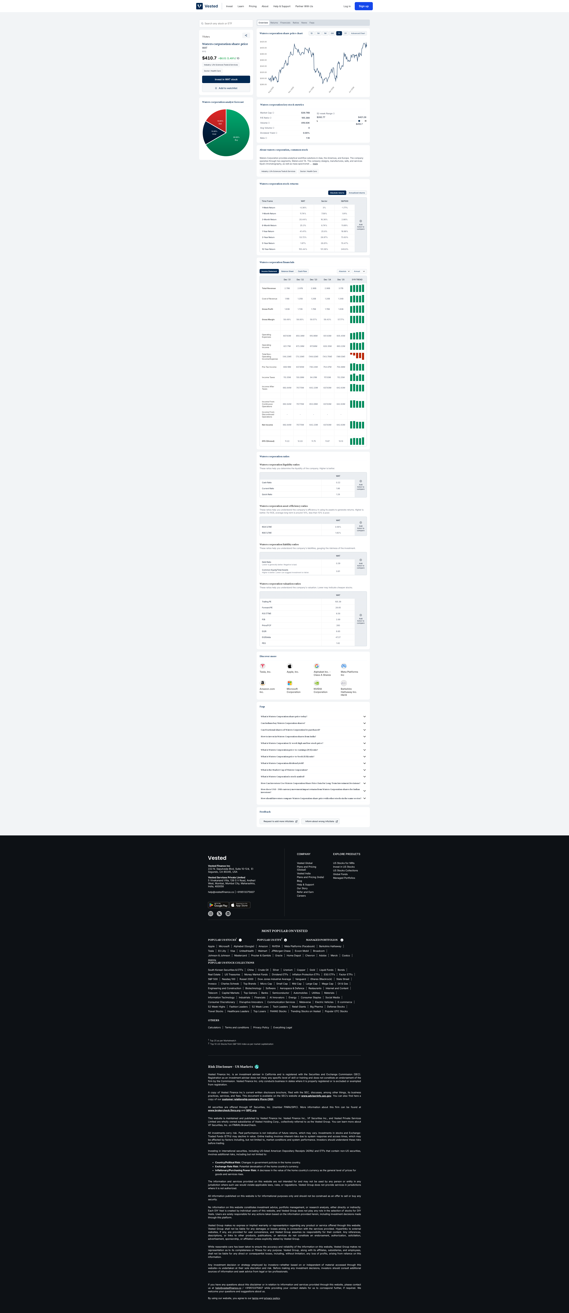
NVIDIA (276, 946)
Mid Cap (297, 983)
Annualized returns (357, 193)
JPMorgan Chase (281, 950)
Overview (263, 22)
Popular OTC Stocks (336, 1011)
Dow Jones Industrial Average (274, 979)
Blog (299, 880)
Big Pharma (316, 1006)
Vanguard (300, 979)
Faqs (312, 22)
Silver (276, 969)
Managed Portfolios (344, 877)
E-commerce (345, 1002)
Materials (329, 992)
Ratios (296, 22)
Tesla (211, 950)
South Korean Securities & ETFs (225, 969)
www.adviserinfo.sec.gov (316, 1095)
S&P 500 (213, 979)
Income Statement (269, 271)
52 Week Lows (260, 1006)
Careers (301, 895)
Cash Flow (302, 271)
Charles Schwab (230, 983)
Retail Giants (299, 1006)
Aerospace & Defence (292, 988)
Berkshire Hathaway (330, 946)
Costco (346, 955)
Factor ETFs (346, 974)
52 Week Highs (216, 1006)
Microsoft (224, 946)
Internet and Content (337, 988)
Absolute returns (337, 193)
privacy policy (272, 1298)
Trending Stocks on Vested (306, 1011)
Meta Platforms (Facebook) (299, 946)
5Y (346, 33)
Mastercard (240, 955)
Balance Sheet (287, 271)
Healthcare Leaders (238, 1011)
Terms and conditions (237, 1027)
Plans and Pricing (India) (310, 877)
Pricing (253, 6)
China (250, 969)
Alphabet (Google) (244, 946)
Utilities (316, 992)
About (265, 6)
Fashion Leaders (238, 1006)
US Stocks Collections (345, 870)
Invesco (212, 983)
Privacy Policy (261, 1027)
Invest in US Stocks (344, 866)
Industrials (244, 997)
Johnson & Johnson (219, 955)
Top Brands (249, 983)
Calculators (214, 1027)
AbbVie (212, 960)
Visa (232, 950)
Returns (274, 22)
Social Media (332, 997)
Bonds (341, 969)
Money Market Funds (256, 974)
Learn (241, 6)
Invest (229, 6)
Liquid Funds (326, 969)
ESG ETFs (329, 974)
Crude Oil (263, 969)
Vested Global (305, 863)
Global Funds (340, 874)
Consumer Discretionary (221, 1002)
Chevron (310, 955)
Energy (293, 997)
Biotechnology (253, 988)
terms (255, 1298)
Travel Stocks (215, 1011)
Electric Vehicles (324, 1002)
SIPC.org (251, 1110)
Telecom (213, 992)
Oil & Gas (343, 983)
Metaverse (305, 1002)
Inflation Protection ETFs (306, 974)
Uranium (288, 969)
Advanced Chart (358, 33)
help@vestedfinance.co (221, 891)
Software (271, 988)
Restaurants (315, 988)
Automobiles (300, 992)
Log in (347, 6)
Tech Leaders (280, 1006)
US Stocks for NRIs (343, 863)
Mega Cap (327, 983)
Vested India (304, 873)
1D (312, 33)
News (304, 22)
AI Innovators (277, 997)
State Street (342, 979)
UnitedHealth (246, 950)
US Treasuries (232, 974)
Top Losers (259, 1011)
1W (318, 33)
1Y (339, 33)
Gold (312, 969)
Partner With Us (304, 6)
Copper (301, 969)
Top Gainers (250, 992)
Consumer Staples (311, 997)
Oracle (278, 955)
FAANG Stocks (278, 1011)
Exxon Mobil (302, 950)
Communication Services (281, 1002)
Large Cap (312, 983)
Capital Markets (230, 992)
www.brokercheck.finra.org (224, 1110)
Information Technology (221, 997)
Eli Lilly (222, 950)
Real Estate (214, 974)
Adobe (322, 955)
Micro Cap (266, 983)
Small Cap (282, 983)
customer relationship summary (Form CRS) (247, 1099)
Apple (211, 946)
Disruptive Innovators (251, 1002)
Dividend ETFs (280, 974)
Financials (285, 22)
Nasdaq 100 (228, 979)
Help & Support (281, 6)
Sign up (364, 6)
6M (332, 33)
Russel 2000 (246, 979)
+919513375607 (245, 891)
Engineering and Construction (224, 988)
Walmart (262, 950)
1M (325, 33)
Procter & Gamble (261, 955)
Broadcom (319, 950)
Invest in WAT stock (226, 79)
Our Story (302, 888)
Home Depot (294, 955)
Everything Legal (282, 1027)
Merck (334, 955)
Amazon (263, 946)
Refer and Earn (305, 891)
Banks (264, 992)
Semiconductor (280, 992)
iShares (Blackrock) (321, 979)
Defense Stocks (336, 1006)
